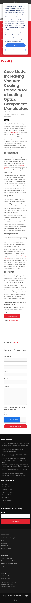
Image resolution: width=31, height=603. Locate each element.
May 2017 (5, 497)
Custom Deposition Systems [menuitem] (9, 538)
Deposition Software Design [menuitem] (9, 563)
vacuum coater (8, 137)
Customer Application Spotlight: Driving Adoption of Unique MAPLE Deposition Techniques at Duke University (15, 445)
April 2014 (6, 487)
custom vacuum (15, 220)
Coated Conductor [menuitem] (6, 548)
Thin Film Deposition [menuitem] (7, 558)
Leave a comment (8, 116)
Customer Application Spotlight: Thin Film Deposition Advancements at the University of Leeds (14, 460)
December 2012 (7, 489)
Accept (15, 45)
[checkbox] (15, 414)
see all (3, 503)
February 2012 (7, 500)
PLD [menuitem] (2, 540)
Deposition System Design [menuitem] (8, 561)
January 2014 (6, 495)
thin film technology (12, 132)
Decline (16, 50)
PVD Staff (22, 114)
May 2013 (5, 484)
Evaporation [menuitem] (4, 545)
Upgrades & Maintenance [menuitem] (8, 566)
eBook (11, 316)
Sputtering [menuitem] (4, 543)
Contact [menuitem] (3, 55)
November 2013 (7, 492)
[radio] (15, 413)
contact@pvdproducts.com (8, 576)
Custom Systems (9, 112)
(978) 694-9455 (5, 578)
